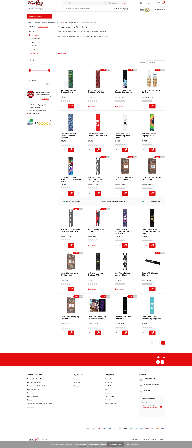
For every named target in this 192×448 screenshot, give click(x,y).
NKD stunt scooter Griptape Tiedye (149, 135)
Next (163, 343)
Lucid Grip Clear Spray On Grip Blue (151, 178)
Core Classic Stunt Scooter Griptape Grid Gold (151, 231)
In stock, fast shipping (36, 9)
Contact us (45, 99)
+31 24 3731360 (149, 379)
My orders (77, 382)
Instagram (162, 362)
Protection (108, 382)
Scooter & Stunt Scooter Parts (52, 22)
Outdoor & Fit (109, 396)
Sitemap (162, 439)
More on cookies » (132, 444)
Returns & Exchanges (34, 382)
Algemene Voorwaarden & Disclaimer (39, 403)
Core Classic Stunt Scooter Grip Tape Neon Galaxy (71, 179)
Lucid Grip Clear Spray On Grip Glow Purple (97, 318)
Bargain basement (111, 379)
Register (76, 379)
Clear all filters (43, 27)
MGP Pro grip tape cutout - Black (122, 274)
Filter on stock (33, 84)
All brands (35, 35)
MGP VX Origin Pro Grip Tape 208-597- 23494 (70, 230)
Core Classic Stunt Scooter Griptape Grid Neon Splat (124, 231)
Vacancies (30, 407)
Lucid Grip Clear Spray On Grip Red (70, 318)
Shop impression (32, 396)
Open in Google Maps (151, 407)
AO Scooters (36, 39)
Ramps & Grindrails (111, 403)
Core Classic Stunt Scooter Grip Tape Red (97, 135)
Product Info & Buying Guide (36, 386)
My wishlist (77, 386)
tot (38, 65)
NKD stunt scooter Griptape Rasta (68, 91)
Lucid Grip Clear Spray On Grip (151, 91)
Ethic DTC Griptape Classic (150, 274)
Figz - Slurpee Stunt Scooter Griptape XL (123, 91)
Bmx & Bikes (109, 386)
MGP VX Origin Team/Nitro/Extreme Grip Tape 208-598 (96, 179)
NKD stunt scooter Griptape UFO (95, 274)
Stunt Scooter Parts (71, 22)
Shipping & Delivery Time (35, 379)
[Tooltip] (45, 105)
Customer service (159, 9)
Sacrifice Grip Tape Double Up (123, 318)
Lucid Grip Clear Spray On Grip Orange (124, 178)
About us (30, 393)
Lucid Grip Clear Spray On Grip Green (70, 274)
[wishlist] (158, 3)
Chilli (33, 49)
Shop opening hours (33, 389)
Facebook (158, 362)
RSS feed (154, 439)
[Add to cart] (71, 106)
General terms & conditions (140, 439)
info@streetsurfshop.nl (151, 384)
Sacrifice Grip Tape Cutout (96, 230)
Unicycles (108, 393)
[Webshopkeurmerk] (145, 10)
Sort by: (142, 62)
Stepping (37, 22)
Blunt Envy (35, 46)
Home (29, 22)
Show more (32, 53)
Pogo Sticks (109, 400)
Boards (107, 389)
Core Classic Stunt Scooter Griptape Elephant (68, 136)
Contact (29, 400)
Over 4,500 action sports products (79, 9)
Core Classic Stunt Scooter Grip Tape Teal (151, 318)
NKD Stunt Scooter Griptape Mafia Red (96, 91)
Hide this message (115, 444)
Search (124, 3)
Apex (33, 42)
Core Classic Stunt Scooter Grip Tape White (122, 136)
